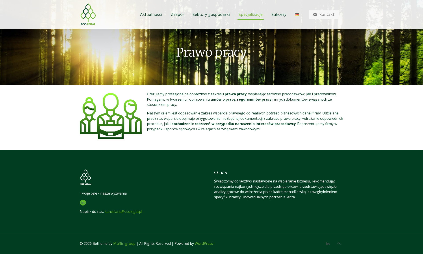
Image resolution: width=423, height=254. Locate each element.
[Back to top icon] (338, 243)
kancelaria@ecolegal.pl (123, 211)
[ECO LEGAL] (88, 14)
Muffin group (124, 243)
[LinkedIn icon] (328, 243)
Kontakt (326, 14)
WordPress (204, 243)
